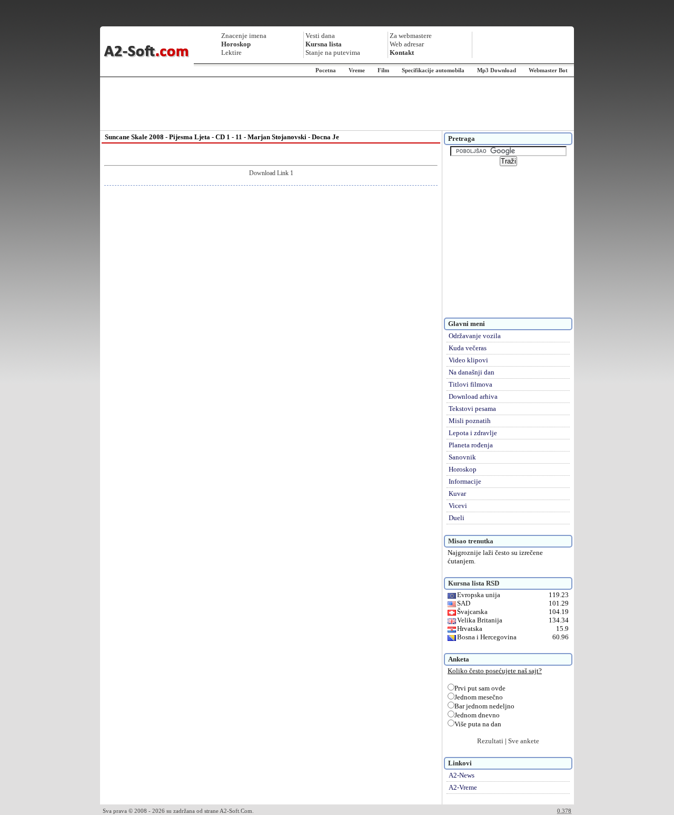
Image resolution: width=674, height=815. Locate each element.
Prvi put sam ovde (480, 688)
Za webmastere (411, 36)
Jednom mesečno (478, 697)
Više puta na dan (477, 724)
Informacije (465, 481)
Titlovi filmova (470, 384)
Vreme (357, 70)
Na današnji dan (471, 372)
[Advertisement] (337, 104)
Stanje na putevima (332, 52)
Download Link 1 (271, 173)
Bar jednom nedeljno (484, 706)
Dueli (456, 518)
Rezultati (490, 741)
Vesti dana (320, 36)
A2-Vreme (463, 787)
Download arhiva (473, 396)
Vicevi (458, 506)
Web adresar (407, 44)
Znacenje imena (243, 36)
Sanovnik (462, 457)
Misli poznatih (470, 421)
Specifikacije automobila (433, 70)
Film (383, 70)
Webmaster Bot (548, 70)
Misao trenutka (470, 541)
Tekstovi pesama (472, 409)
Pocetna (325, 70)
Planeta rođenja (471, 445)
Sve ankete (523, 741)
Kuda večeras (468, 348)
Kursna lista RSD (473, 583)
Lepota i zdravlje (473, 433)
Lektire (231, 52)
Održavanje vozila (475, 336)
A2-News (461, 775)
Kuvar (457, 493)
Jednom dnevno (477, 715)
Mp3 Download (496, 70)
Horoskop (463, 469)
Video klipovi (468, 360)
